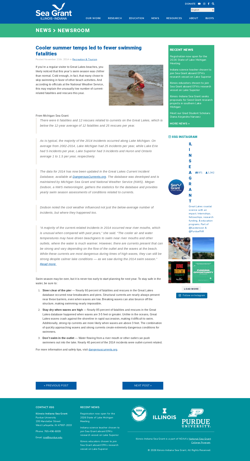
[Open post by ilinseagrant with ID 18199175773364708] (179, 272)
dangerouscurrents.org (103, 349)
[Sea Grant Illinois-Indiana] (54, 10)
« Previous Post (56, 385)
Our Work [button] (93, 18)
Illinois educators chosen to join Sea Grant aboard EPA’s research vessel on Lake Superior (190, 86)
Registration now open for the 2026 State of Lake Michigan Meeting (188, 60)
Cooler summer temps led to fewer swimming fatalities (88, 51)
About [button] (193, 18)
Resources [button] (174, 18)
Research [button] (115, 18)
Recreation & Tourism (84, 59)
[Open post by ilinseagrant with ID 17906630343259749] (203, 248)
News (155, 18)
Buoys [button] (209, 18)
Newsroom (74, 30)
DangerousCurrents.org (89, 176)
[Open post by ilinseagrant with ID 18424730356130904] (203, 272)
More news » (180, 123)
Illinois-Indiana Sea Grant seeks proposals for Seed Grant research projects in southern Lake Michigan (191, 102)
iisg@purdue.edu (52, 437)
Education (136, 18)
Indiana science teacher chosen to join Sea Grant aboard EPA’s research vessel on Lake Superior (190, 73)
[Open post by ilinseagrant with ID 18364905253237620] (179, 248)
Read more (48, 264)
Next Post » (143, 385)
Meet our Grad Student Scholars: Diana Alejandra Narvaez (190, 115)
